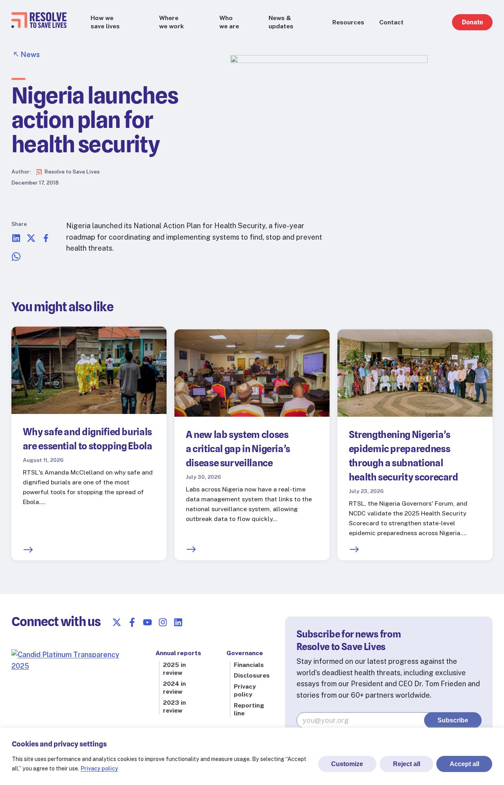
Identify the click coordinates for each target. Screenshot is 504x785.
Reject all (406, 764)
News (30, 54)
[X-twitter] (116, 622)
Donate (472, 22)
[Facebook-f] (132, 622)
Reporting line (249, 709)
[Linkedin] (178, 622)
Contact (391, 22)
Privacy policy (99, 768)
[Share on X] (31, 240)
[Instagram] (162, 622)
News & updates (281, 22)
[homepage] (39, 25)
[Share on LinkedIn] (16, 240)
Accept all (464, 764)
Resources (348, 22)
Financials (249, 665)
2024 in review (174, 687)
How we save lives (105, 22)
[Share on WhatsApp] (16, 259)
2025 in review (174, 668)
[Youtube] (147, 622)
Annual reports (178, 653)
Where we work (171, 22)
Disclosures (252, 675)
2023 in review (174, 706)
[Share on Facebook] (46, 240)
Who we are (229, 22)
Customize (347, 764)
